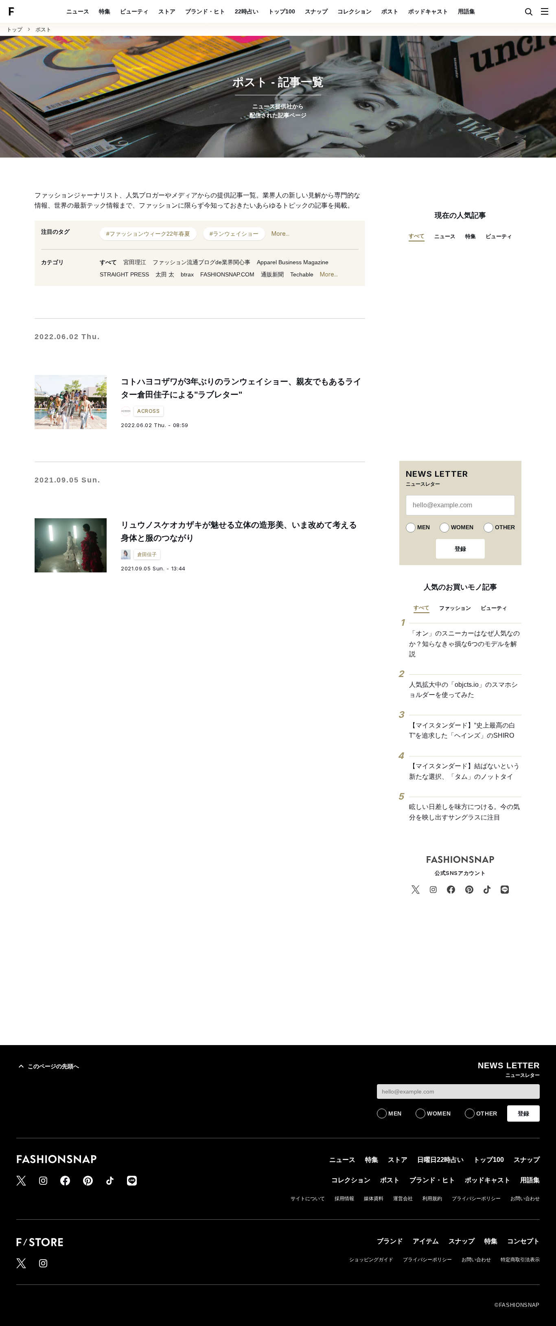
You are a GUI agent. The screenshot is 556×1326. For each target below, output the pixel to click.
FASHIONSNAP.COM (227, 274)
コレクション (354, 11)
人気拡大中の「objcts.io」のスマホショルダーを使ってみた (463, 690)
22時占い (246, 11)
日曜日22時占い (440, 1159)
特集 (104, 11)
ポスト (389, 11)
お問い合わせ (525, 1198)
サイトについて (308, 1198)
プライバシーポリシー (476, 1198)
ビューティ (134, 11)
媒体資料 (373, 1198)
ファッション (455, 608)
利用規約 (432, 1198)
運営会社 (403, 1198)
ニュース (77, 11)
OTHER (505, 527)
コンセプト (523, 1241)
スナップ (316, 11)
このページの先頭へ (53, 1066)
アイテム (426, 1241)
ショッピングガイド (371, 1259)
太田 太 (164, 274)
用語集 (466, 11)
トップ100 (281, 11)
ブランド (390, 1241)
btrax (187, 274)
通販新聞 (272, 274)
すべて (108, 262)
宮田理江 (134, 262)
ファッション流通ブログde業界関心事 (201, 262)
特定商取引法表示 (520, 1259)
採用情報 (344, 1198)
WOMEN (462, 527)
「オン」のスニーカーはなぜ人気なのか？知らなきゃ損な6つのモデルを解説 (464, 644)
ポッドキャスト (428, 11)
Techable (301, 274)
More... (280, 233)
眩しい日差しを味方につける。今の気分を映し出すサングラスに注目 (464, 812)
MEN (423, 527)
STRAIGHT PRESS (124, 274)
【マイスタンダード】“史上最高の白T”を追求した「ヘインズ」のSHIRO (462, 730)
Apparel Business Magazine (292, 262)
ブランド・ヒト (205, 11)
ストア (166, 11)
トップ (14, 29)
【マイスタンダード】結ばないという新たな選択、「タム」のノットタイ (464, 771)
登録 (460, 549)
